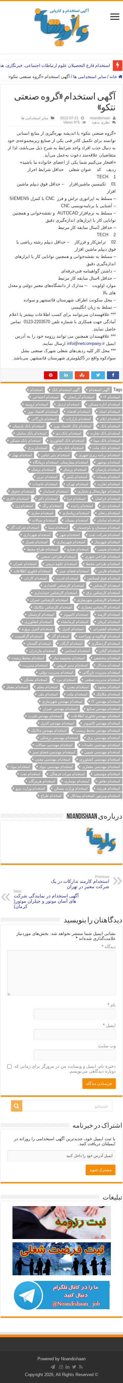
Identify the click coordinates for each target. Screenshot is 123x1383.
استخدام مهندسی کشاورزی (99, 759)
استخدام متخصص (107, 658)
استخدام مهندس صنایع (103, 709)
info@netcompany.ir (86, 343)
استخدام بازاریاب (78, 419)
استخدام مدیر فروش (72, 665)
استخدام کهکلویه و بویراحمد (99, 636)
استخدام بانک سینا (106, 440)
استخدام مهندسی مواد (56, 767)
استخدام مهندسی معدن (52, 759)
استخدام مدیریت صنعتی (102, 680)
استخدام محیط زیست (27, 658)
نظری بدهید (101, 122)
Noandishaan (73, 1358)
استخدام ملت (77, 694)
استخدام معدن (78, 687)
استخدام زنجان (109, 513)
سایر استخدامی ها (89, 76)
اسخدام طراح (51, 796)
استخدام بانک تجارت (105, 433)
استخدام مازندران (42, 651)
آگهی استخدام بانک (66, 390)
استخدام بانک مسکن (25, 440)
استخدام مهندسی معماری (101, 767)
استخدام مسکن (35, 680)
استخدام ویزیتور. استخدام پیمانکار (95, 796)
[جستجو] (16, 1106)
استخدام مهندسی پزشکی (59, 738)
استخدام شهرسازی (71, 542)
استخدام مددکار (108, 665)
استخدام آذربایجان (81, 397)
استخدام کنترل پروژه (37, 629)
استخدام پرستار (74, 469)
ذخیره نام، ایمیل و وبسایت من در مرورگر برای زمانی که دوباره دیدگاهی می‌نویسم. (65, 1069)
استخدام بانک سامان (31, 433)
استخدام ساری (42, 513)
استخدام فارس (109, 571)
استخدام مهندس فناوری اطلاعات (95, 716)
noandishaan (100, 118)
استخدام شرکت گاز (24, 527)
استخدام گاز (60, 636)
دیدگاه (109, 946)
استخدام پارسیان (107, 469)
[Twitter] (74, 1367)
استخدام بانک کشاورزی (67, 440)
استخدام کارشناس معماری (100, 607)
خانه (114, 76)
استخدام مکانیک (108, 694)
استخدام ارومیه (36, 404)
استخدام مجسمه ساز (69, 658)
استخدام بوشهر (108, 462)
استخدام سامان (108, 520)
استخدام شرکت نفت (104, 535)
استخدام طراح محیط (42, 549)
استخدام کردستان (41, 614)
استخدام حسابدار (56, 491)
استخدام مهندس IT (106, 701)
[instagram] (61, 1367)
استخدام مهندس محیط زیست (98, 730)
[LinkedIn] (67, 1367)
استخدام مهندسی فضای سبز (53, 752)
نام (112, 1004)
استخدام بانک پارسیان (28, 426)
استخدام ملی (48, 694)
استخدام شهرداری (37, 535)
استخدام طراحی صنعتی (58, 556)
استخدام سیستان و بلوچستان (98, 527)
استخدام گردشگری (106, 643)
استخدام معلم (47, 687)
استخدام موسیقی (107, 774)
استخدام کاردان (35, 578)
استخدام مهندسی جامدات (101, 745)
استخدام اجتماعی (45, 397)
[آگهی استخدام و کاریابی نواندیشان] (61, 26)
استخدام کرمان (108, 622)
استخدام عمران (24, 564)
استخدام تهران (77, 484)
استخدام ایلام (110, 419)
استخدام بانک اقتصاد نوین (72, 426)
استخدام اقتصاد (78, 411)
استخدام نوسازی (76, 781)
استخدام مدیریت (35, 665)
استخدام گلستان (39, 643)
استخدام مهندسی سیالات (53, 745)
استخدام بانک (110, 426)
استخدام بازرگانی (44, 419)
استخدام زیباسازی (75, 513)
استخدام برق (37, 448)
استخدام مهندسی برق (103, 738)
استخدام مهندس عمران (60, 709)
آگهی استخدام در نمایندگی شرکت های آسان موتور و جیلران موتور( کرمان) (46, 899)
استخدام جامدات (44, 484)
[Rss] (80, 1367)
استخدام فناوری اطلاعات (32, 571)
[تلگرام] (53, 1367)
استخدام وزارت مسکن (71, 788)
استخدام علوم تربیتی (61, 564)
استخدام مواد (20, 767)
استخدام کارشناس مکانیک (53, 607)
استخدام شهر (70, 535)
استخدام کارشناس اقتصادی (64, 585)
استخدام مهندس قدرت (45, 716)
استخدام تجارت (108, 484)
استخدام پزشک (42, 469)
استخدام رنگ (52, 506)
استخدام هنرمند (108, 788)
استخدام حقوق (22, 491)
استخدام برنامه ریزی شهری (99, 455)
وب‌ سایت (107, 1045)
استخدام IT (111, 397)
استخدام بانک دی (68, 433)
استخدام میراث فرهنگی (67, 774)
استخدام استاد (109, 411)
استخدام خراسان (107, 498)
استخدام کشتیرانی (106, 629)
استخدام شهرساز (107, 542)
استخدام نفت (30, 774)
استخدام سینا (58, 527)
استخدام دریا (76, 498)
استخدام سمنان (76, 520)
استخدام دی (111, 506)
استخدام (36, 390)
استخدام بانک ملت (106, 448)
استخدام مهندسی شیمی (102, 752)
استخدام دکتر (48, 498)
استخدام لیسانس (77, 651)
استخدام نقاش (109, 781)
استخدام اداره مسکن (104, 404)
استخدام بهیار (22, 455)
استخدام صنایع (78, 549)
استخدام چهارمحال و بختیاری (99, 491)
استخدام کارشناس (106, 585)
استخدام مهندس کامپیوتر (101, 723)
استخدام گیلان (109, 651)
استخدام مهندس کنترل (57, 723)
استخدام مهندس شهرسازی (62, 701)
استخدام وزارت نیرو (30, 788)
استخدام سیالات (44, 520)
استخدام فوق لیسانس (103, 578)
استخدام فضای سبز (74, 571)
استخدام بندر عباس (55, 455)
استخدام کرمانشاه (74, 622)
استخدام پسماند (108, 477)
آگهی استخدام (99, 390)
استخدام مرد (65, 680)
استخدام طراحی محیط (103, 564)
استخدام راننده (82, 506)
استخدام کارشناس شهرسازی (98, 600)
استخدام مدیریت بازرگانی (101, 672)
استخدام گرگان (71, 643)
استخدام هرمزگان (42, 781)
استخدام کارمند (108, 614)
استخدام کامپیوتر (75, 614)
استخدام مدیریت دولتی (56, 672)
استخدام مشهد (109, 687)
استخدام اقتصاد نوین (42, 411)
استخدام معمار (17, 687)
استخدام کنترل (73, 629)
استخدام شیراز (37, 542)
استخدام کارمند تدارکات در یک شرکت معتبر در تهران (80, 882)
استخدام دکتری (17, 498)
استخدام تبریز (47, 477)
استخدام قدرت (67, 578)
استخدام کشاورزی (38, 622)
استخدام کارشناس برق (103, 593)
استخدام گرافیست (28, 636)
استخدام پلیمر (77, 477)
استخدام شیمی (109, 549)
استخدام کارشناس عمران (49, 600)
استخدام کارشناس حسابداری (55, 593)
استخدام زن (24, 506)
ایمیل (109, 1025)
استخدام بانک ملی (69, 448)
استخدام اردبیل (68, 404)
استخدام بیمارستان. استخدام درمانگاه (60, 462)
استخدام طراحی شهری (102, 556)
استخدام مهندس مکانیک (49, 730)
